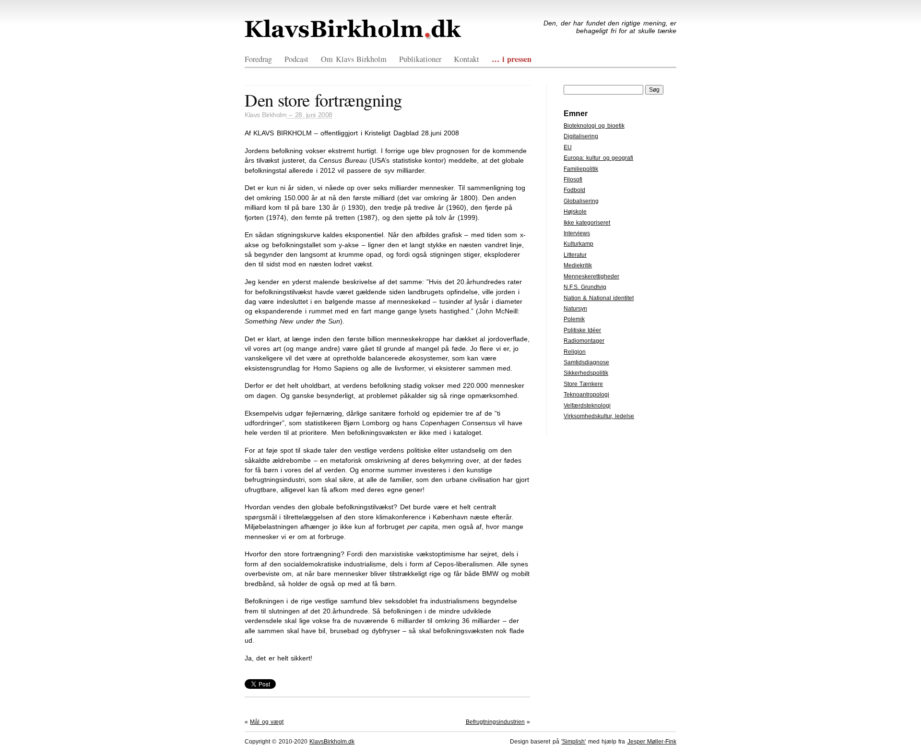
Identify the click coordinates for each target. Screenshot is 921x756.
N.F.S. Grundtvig (585, 287)
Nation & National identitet (599, 298)
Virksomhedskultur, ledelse (599, 416)
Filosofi (573, 179)
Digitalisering (581, 136)
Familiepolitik (581, 169)
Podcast (296, 59)
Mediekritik (578, 265)
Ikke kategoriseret (587, 222)
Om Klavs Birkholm (354, 59)
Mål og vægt (266, 722)
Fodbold (574, 190)
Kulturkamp (578, 243)
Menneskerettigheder (591, 276)
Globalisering (581, 201)
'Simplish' (573, 741)
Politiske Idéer (582, 330)
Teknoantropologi (586, 394)
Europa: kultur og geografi (598, 158)
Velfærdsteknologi (587, 405)
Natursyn (575, 308)
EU (568, 147)
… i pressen (511, 59)
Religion (575, 351)
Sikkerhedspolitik (586, 373)
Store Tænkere (583, 384)
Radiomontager (584, 340)
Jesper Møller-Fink (651, 741)
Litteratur (575, 255)
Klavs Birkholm (265, 115)
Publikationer (420, 59)
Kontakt (466, 59)
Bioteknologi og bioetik (594, 125)
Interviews (577, 233)
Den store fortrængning (323, 99)
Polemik (574, 319)
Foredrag (258, 59)
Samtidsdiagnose (586, 362)
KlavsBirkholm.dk (353, 29)
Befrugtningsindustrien (495, 722)
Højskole (575, 211)
